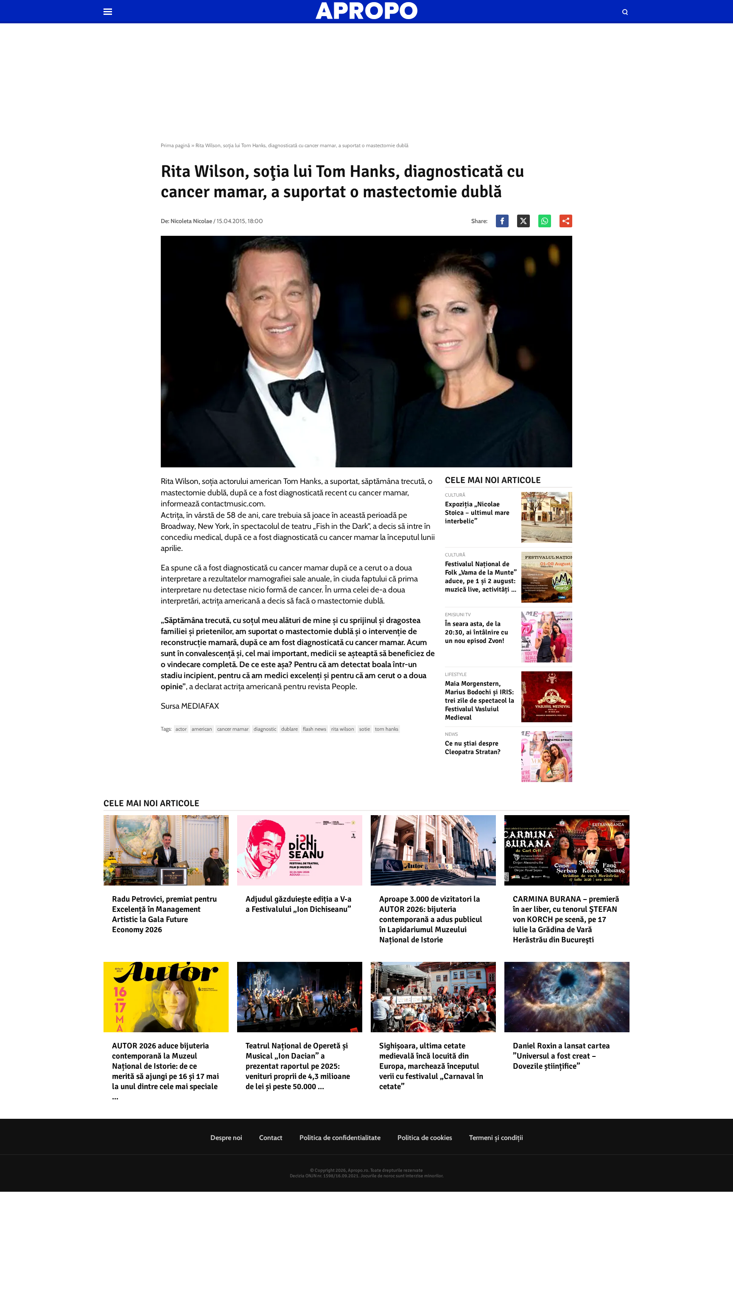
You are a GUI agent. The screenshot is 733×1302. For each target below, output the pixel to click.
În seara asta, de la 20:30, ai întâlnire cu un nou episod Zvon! (476, 632)
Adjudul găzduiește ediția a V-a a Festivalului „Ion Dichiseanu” (299, 904)
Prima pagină (175, 145)
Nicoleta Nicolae (191, 221)
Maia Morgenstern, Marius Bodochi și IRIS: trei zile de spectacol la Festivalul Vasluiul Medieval (479, 700)
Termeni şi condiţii (496, 1138)
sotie (364, 729)
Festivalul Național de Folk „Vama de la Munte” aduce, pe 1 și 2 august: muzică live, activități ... (481, 577)
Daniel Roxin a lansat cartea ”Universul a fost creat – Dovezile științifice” (561, 1056)
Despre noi (226, 1138)
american (202, 729)
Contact (271, 1138)
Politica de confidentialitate (339, 1138)
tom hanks (386, 729)
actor (181, 729)
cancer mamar (233, 729)
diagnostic (265, 729)
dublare (289, 729)
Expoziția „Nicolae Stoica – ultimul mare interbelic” (477, 512)
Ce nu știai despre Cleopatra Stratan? (473, 747)
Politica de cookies (424, 1138)
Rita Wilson (342, 729)
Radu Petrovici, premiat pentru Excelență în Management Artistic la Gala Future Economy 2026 (164, 914)
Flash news (314, 729)
